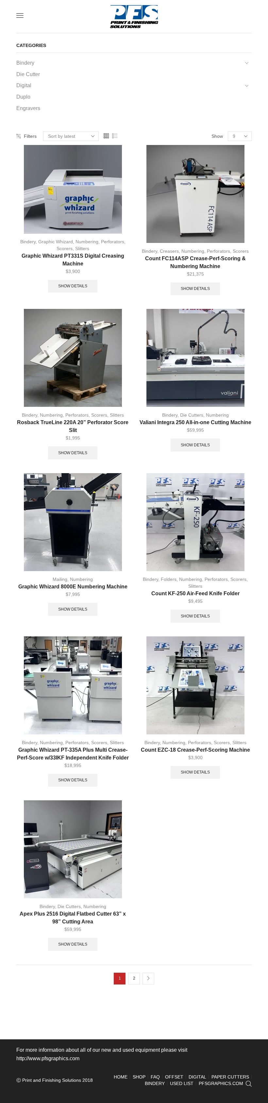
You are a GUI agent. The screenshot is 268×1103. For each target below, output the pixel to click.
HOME (120, 1077)
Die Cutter (28, 74)
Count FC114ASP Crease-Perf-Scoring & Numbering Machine (195, 262)
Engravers (28, 108)
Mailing (60, 579)
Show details (72, 286)
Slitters (82, 248)
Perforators (112, 241)
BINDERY (155, 1083)
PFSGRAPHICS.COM (221, 1083)
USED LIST (181, 1083)
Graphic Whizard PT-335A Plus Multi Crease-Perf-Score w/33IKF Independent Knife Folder (73, 753)
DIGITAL (197, 1077)
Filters (30, 136)
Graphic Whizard (55, 241)
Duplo (23, 97)
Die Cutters (191, 415)
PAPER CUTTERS (230, 1077)
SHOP (139, 1077)
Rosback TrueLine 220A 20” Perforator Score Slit (72, 426)
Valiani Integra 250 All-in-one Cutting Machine (195, 422)
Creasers (169, 251)
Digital (23, 85)
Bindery (28, 241)
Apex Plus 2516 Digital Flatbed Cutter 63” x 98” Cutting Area (73, 917)
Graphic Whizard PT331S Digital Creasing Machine (73, 259)
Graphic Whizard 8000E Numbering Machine (72, 586)
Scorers (65, 248)
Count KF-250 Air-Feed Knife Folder (195, 593)
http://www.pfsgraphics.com (47, 1058)
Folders (168, 579)
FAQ (155, 1077)
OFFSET (174, 1077)
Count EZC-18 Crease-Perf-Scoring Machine (195, 750)
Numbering (86, 241)
